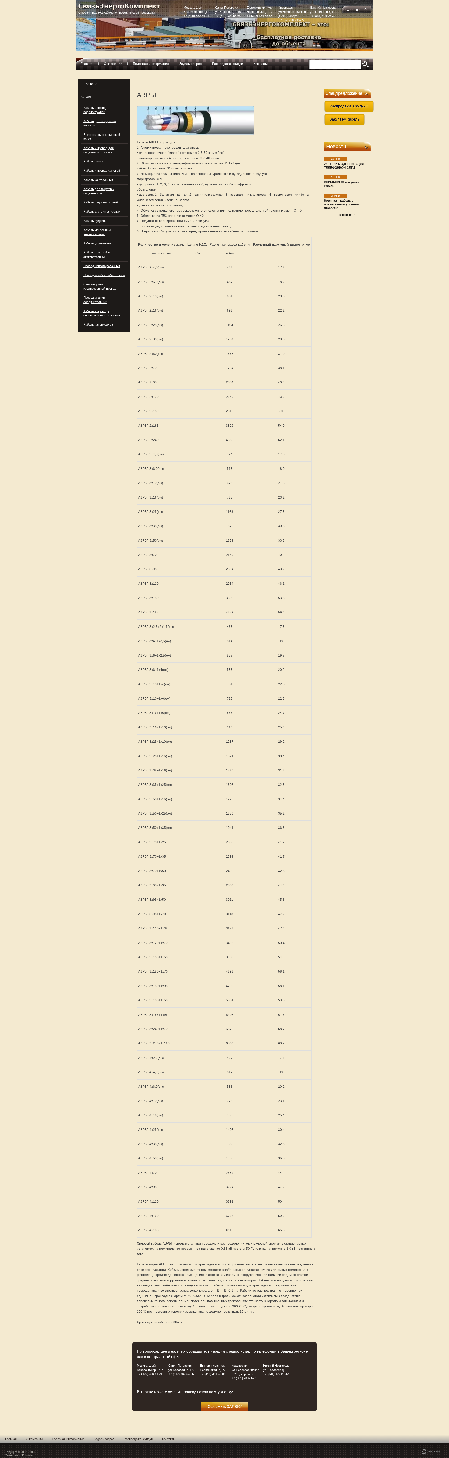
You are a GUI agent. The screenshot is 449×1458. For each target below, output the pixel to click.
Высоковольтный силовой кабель (101, 137)
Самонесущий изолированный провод (99, 286)
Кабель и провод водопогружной (95, 110)
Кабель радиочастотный (100, 202)
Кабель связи (93, 161)
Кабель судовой (94, 221)
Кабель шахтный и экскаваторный (96, 254)
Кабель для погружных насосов (99, 123)
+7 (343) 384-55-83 (259, 16)
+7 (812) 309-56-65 (228, 16)
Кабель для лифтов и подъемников (98, 191)
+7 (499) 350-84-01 (196, 16)
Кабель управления (97, 243)
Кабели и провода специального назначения (101, 313)
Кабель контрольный (98, 180)
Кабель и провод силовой (101, 170)
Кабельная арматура (98, 324)
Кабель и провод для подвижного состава (98, 150)
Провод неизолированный (101, 266)
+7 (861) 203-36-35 (291, 20)
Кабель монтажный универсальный (97, 232)
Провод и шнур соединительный (95, 300)
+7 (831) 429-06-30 (322, 16)
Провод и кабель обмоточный (104, 275)
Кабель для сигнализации (101, 211)
